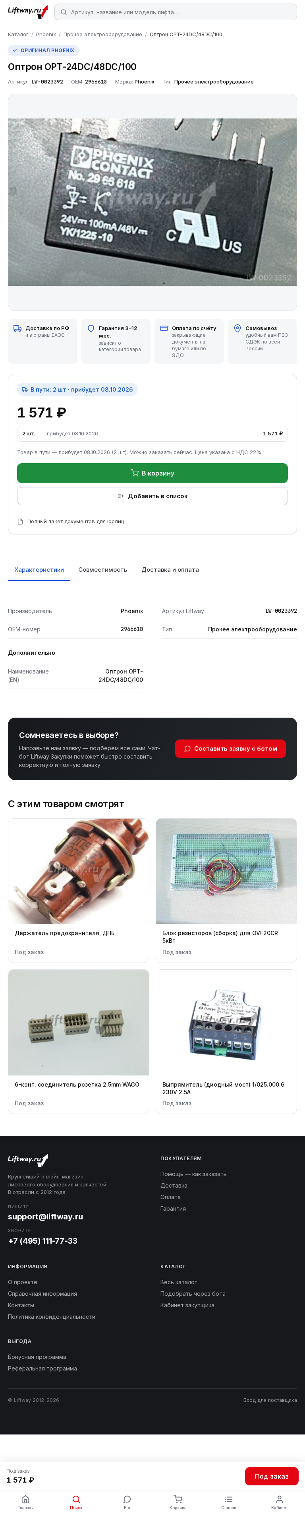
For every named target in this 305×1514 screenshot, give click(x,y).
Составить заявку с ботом (235, 748)
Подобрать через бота (193, 1293)
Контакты (21, 1305)
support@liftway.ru (45, 1216)
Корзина (178, 1507)
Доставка (173, 1185)
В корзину (158, 473)
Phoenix (46, 34)
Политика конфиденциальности (51, 1316)
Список (228, 1507)
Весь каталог (178, 1282)
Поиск (76, 1507)
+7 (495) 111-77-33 (42, 1241)
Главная (25, 1507)
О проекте (22, 1282)
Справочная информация (42, 1293)
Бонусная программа (37, 1356)
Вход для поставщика (270, 1400)
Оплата (170, 1197)
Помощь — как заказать (193, 1173)
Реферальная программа (42, 1368)
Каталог (18, 34)
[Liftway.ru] (28, 12)
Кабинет (279, 1507)
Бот (127, 1507)
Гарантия (173, 1208)
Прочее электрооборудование (103, 34)
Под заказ (272, 1476)
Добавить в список (158, 496)
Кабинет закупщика (187, 1305)
